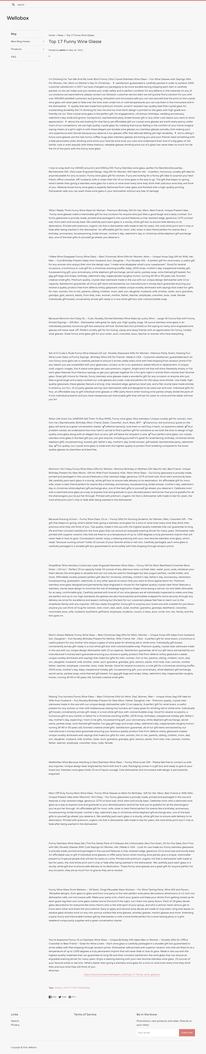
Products (27, 49)
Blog (13, 33)
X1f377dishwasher (80, 988)
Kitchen (58, 988)
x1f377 (66, 988)
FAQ (13, 56)
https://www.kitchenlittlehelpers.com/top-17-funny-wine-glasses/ (122, 974)
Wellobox (32, 1047)
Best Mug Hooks (27, 41)
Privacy (15, 1024)
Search (15, 1020)
